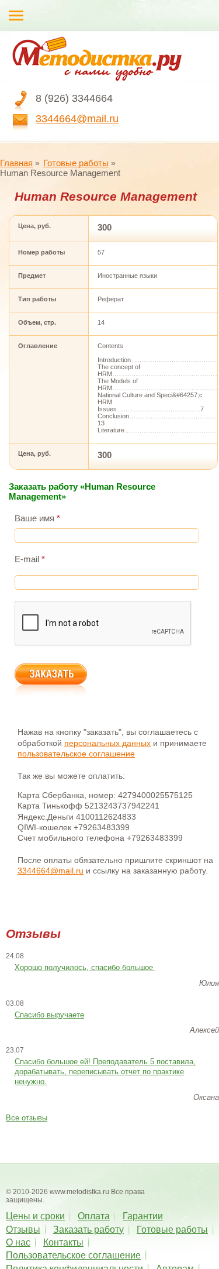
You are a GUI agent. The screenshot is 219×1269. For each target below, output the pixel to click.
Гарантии (143, 1216)
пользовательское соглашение (76, 753)
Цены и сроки (35, 1216)
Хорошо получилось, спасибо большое (85, 967)
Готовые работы (76, 163)
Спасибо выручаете (49, 1014)
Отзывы (23, 1229)
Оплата (94, 1216)
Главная (16, 163)
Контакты (63, 1242)
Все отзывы (26, 1117)
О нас (18, 1242)
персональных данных (107, 743)
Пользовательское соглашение (73, 1255)
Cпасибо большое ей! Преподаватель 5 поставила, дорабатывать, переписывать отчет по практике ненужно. (105, 1071)
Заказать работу (88, 1229)
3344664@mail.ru (77, 119)
